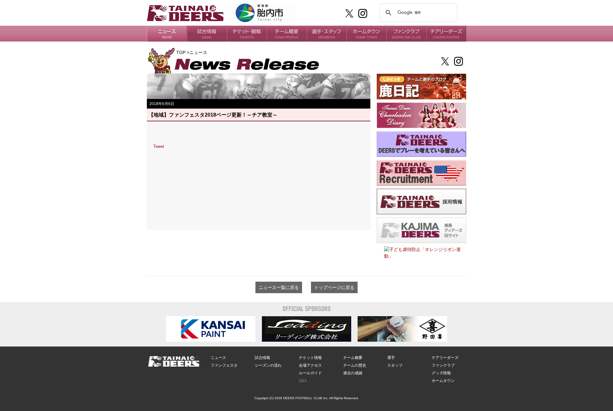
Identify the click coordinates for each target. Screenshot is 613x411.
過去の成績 (352, 373)
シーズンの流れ (268, 365)
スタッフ (395, 365)
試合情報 (262, 357)
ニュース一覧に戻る (279, 287)
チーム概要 (352, 357)
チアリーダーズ (445, 357)
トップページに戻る (334, 287)
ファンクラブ (443, 365)
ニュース (218, 357)
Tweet (158, 146)
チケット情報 (310, 357)
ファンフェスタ (224, 365)
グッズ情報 (441, 373)
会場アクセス (310, 365)
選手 (391, 357)
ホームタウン (443, 380)
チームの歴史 (354, 365)
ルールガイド (310, 373)
